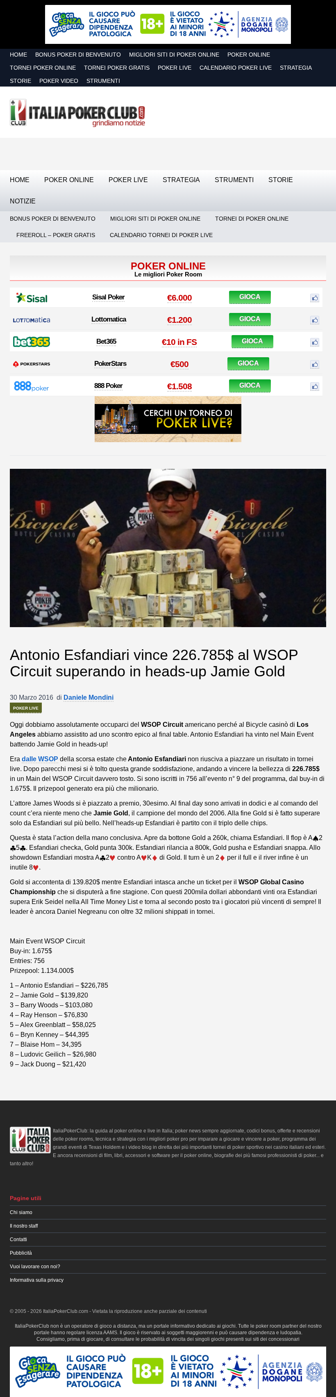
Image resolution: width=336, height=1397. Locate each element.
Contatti (18, 1239)
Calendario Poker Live (236, 67)
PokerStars (110, 364)
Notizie (23, 201)
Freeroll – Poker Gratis (55, 235)
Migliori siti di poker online (174, 54)
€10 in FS (179, 342)
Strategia (296, 67)
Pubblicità (21, 1253)
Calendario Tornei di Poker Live (161, 235)
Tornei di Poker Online (251, 218)
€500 (179, 364)
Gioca (250, 296)
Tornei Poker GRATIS (117, 67)
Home (18, 54)
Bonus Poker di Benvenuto (78, 54)
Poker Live (174, 67)
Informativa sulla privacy (37, 1280)
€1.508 (179, 386)
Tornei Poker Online (43, 67)
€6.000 (179, 297)
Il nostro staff (24, 1226)
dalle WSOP (40, 759)
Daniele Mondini (89, 697)
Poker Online (248, 54)
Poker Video (58, 81)
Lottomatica (108, 319)
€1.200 (179, 319)
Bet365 (106, 341)
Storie (20, 81)
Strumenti (103, 81)
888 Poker (108, 386)
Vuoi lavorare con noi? (35, 1266)
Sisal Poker (108, 297)
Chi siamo (21, 1212)
